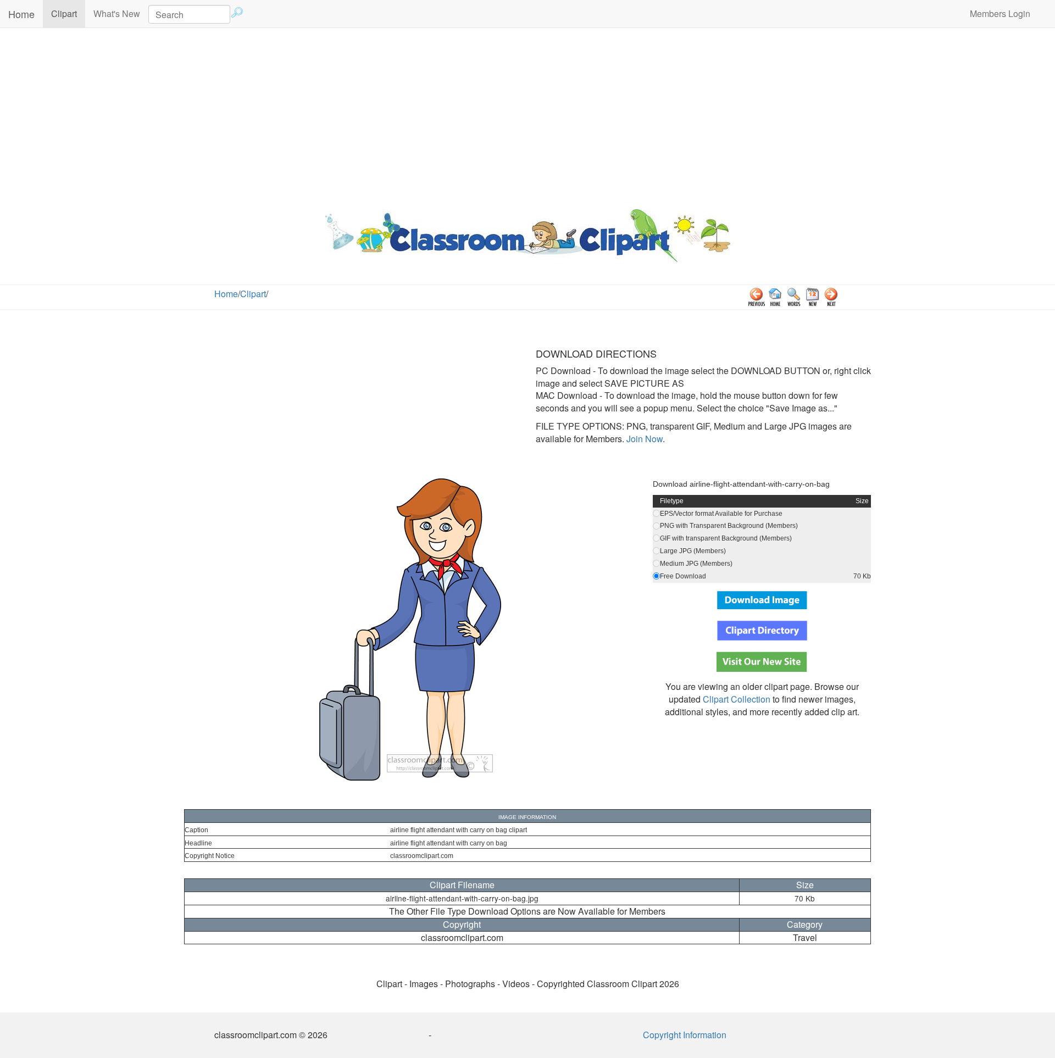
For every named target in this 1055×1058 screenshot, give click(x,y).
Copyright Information (684, 1034)
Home (21, 14)
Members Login (1000, 13)
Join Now (643, 438)
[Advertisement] (527, 116)
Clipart (68, 13)
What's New (116, 13)
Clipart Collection (736, 699)
